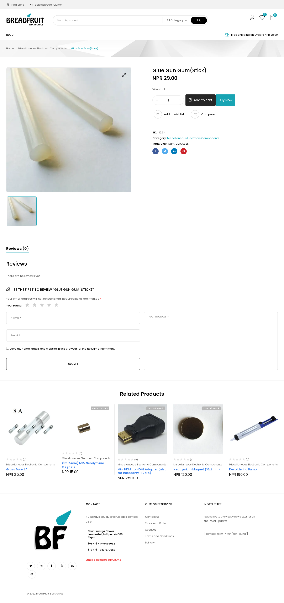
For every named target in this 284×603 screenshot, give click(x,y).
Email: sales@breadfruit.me (103, 559)
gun (178, 144)
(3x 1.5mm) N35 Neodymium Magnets (83, 465)
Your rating (13, 306)
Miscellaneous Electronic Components (42, 48)
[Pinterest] (183, 151)
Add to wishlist (174, 114)
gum (171, 144)
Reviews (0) (17, 248)
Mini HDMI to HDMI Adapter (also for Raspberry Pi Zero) (142, 471)
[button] (272, 18)
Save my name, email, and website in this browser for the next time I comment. (62, 349)
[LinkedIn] (174, 151)
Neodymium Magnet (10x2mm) (196, 469)
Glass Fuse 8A (16, 469)
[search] (199, 20)
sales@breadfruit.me (48, 4)
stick (185, 144)
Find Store (17, 4)
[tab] (17, 249)
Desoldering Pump (243, 469)
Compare (208, 114)
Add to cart (203, 100)
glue (164, 144)
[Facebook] (155, 151)
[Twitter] (165, 151)
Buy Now (225, 100)
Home (10, 48)
